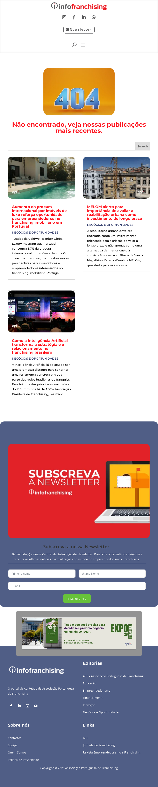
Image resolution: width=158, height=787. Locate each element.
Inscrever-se (76, 598)
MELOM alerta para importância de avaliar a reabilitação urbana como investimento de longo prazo (114, 213)
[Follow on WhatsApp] (94, 17)
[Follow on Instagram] (64, 17)
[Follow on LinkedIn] (84, 17)
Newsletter (80, 29)
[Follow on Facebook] (74, 17)
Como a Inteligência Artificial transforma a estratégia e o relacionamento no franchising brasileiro (40, 346)
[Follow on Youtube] (36, 706)
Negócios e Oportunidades (35, 232)
